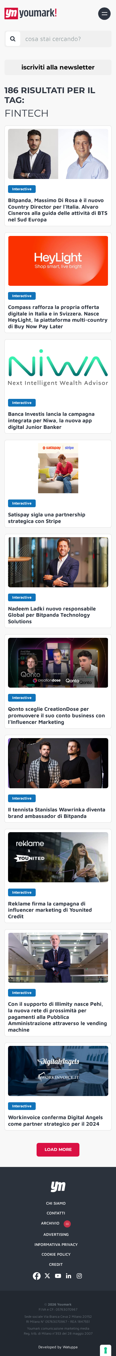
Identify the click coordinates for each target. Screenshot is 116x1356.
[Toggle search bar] (13, 38)
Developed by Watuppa (58, 1347)
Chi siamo (56, 1203)
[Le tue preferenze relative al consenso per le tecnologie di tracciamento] (105, 1350)
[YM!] (30, 13)
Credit (56, 1264)
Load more (58, 1149)
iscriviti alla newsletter (58, 67)
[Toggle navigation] (104, 13)
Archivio (50, 1223)
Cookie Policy (56, 1254)
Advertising (56, 1234)
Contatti (56, 1213)
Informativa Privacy (56, 1244)
